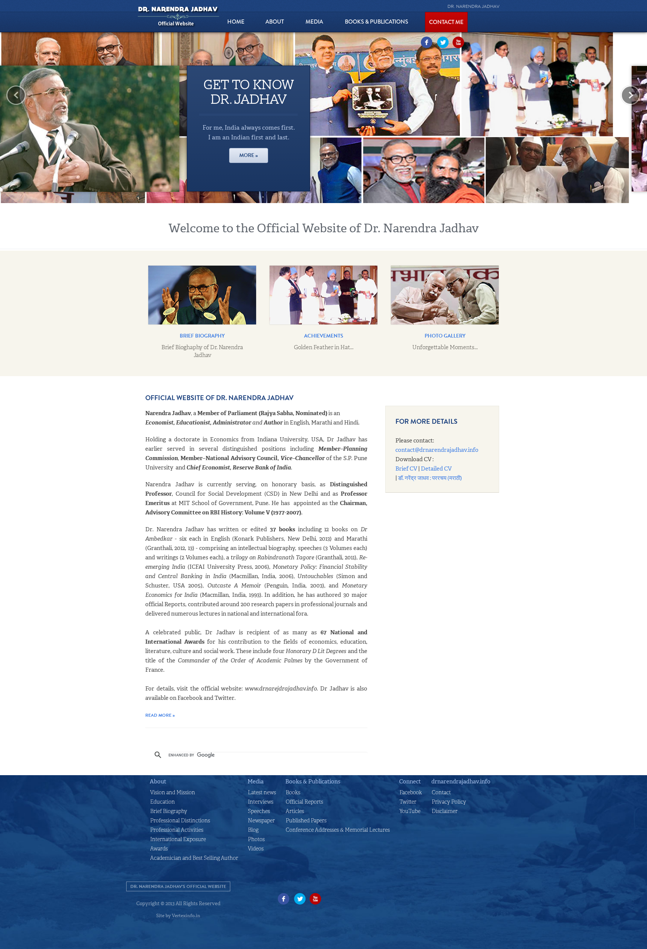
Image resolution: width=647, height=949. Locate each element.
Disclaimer (445, 811)
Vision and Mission (172, 792)
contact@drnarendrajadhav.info (437, 450)
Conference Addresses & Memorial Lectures (338, 829)
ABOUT (274, 22)
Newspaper (261, 820)
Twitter (443, 42)
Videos (256, 848)
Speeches (259, 811)
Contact (441, 792)
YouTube (458, 42)
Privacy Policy (449, 801)
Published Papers (306, 820)
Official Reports (304, 801)
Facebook (427, 42)
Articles (295, 811)
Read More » (160, 715)
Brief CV (406, 468)
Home (235, 22)
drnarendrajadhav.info (460, 781)
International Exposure (178, 839)
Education (162, 801)
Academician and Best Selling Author (194, 858)
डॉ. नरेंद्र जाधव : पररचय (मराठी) (430, 478)
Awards (159, 848)
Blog (253, 829)
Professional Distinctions (180, 820)
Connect (410, 781)
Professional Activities (176, 829)
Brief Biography (168, 811)
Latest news (262, 792)
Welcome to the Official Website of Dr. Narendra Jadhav (323, 228)
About (158, 781)
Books (293, 792)
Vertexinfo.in (186, 916)
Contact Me (446, 22)
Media (314, 22)
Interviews (260, 801)
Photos (256, 839)
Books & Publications (376, 22)
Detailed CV (436, 468)
